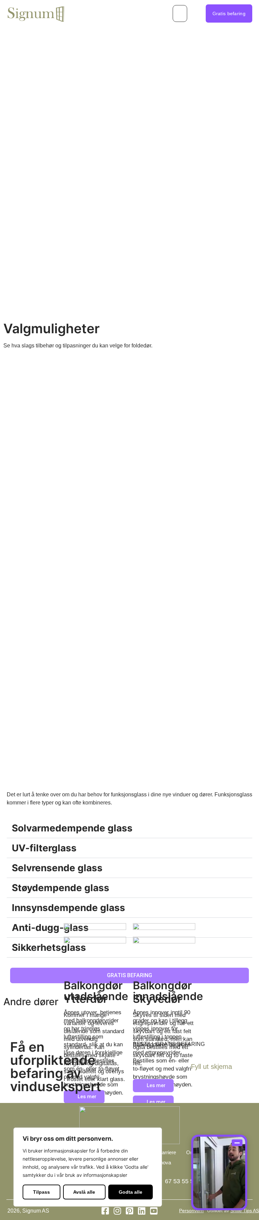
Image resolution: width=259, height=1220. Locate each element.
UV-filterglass (44, 848)
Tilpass (41, 1192)
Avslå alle (84, 1192)
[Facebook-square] (105, 1211)
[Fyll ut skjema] (240, 1068)
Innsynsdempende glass (68, 907)
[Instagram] (117, 1211)
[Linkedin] (142, 1211)
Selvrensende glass (57, 868)
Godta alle (130, 1192)
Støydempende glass (60, 887)
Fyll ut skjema (211, 1066)
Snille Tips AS (244, 1210)
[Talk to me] (219, 1172)
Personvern (191, 1210)
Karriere (167, 1152)
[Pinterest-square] (129, 1211)
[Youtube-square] (154, 1211)
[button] (180, 13)
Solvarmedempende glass (72, 828)
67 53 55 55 (181, 1181)
